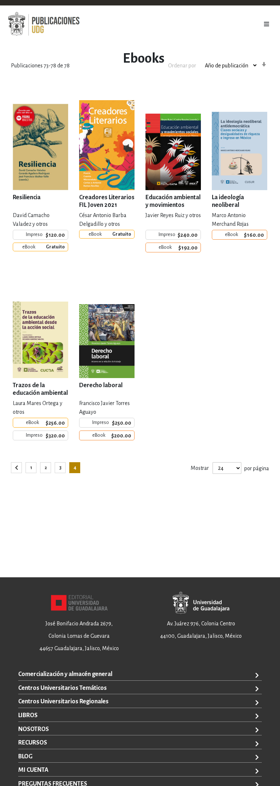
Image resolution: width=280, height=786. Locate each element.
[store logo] (43, 24)
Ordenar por (182, 65)
